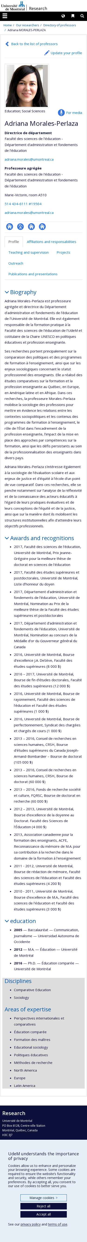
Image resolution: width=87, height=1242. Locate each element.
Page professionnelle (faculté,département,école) (20, 226)
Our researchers (27, 25)
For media (74, 112)
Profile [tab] (13, 241)
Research (38, 8)
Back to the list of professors (34, 43)
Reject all (43, 1206)
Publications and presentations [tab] (33, 274)
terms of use (57, 1224)
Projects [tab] (63, 252)
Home (7, 25)
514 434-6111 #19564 (23, 203)
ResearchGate (9, 226)
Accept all (43, 1214)
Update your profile (66, 52)
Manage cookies (43, 1198)
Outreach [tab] (15, 263)
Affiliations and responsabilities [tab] (51, 241)
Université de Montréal (13, 5)
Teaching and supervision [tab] (28, 252)
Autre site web (42, 226)
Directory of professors (59, 25)
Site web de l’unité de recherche (31, 226)
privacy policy (31, 1224)
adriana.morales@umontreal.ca (29, 159)
